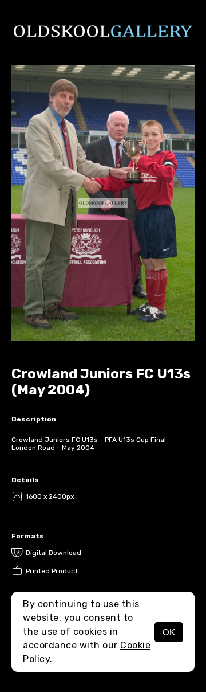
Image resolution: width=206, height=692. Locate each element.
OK (169, 632)
